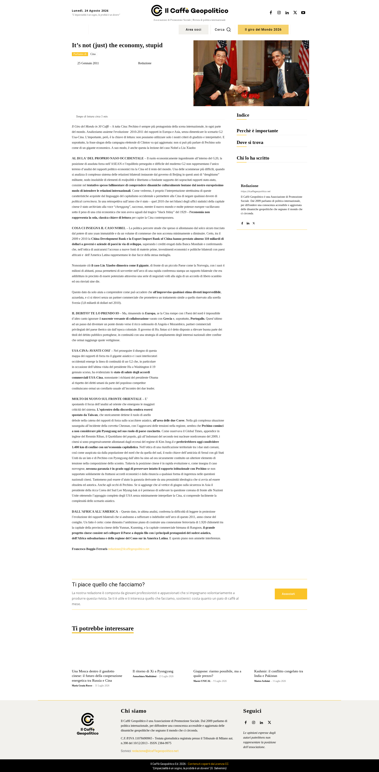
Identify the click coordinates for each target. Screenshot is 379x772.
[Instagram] (279, 13)
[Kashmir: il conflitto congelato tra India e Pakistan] (280, 654)
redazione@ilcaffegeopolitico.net (128, 549)
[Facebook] (271, 13)
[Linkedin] (287, 13)
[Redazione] (135, 63)
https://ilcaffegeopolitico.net (255, 191)
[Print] (163, 73)
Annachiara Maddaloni (144, 676)
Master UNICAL (202, 681)
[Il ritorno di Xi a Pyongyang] (159, 654)
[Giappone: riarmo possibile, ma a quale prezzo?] (219, 654)
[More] (172, 73)
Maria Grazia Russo (82, 685)
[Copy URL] (145, 73)
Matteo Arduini (262, 681)
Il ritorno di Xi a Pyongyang (153, 671)
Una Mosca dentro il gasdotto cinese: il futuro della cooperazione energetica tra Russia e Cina (97, 675)
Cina (93, 54)
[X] (295, 13)
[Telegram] (136, 73)
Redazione (144, 63)
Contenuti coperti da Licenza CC (208, 763)
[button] (223, 29)
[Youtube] (303, 13)
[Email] (154, 73)
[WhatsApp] (127, 73)
